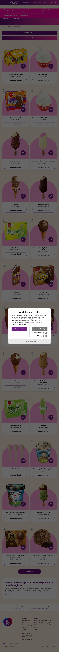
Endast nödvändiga (40, 329)
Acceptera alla (19, 329)
